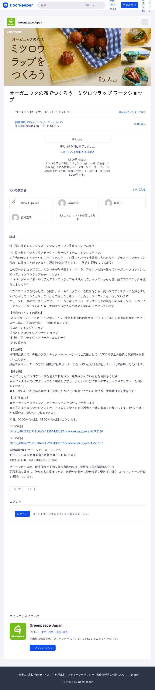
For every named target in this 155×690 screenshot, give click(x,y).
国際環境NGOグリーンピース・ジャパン (41, 122)
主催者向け (129, 5)
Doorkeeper (85, 681)
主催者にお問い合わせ (29, 674)
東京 (44, 632)
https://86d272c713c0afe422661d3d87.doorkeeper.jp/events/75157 (56, 443)
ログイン (22, 513)
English (134, 674)
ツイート (31, 489)
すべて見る (139, 189)
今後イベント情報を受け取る (77, 151)
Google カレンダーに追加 (132, 112)
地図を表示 (140, 124)
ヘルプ (49, 674)
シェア (17, 489)
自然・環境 (62, 632)
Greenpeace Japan (30, 22)
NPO (51, 632)
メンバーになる (43, 647)
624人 (34, 632)
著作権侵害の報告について (112, 674)
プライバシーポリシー (81, 674)
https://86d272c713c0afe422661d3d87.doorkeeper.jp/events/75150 (56, 431)
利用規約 (60, 674)
